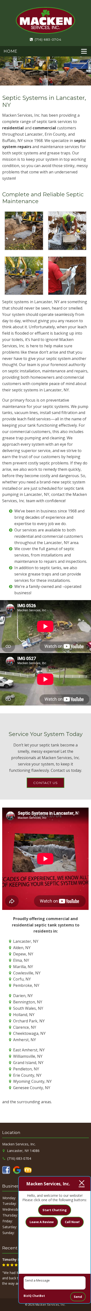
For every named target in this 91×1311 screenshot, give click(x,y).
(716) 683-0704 (47, 39)
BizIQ (28, 1296)
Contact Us (45, 783)
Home (10, 51)
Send (78, 1296)
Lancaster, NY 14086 (23, 1150)
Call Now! (72, 1222)
